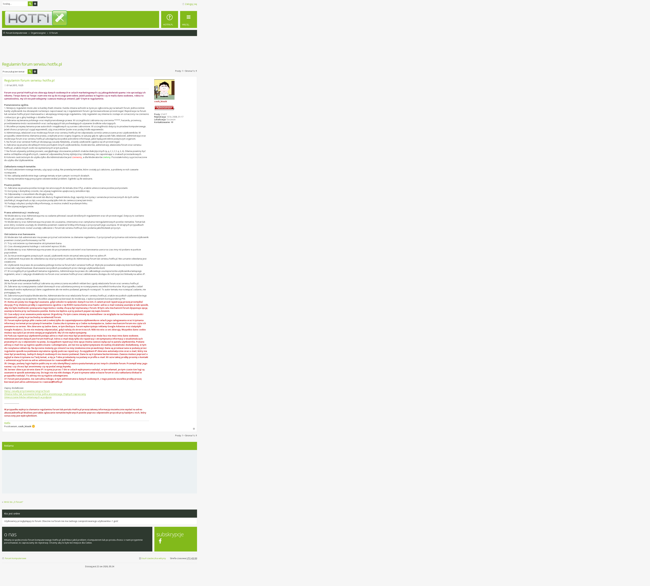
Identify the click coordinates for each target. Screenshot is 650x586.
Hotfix (7, 422)
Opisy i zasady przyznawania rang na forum (27, 390)
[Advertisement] (99, 50)
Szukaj (30, 3)
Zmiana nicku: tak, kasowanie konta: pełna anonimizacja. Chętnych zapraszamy (45, 394)
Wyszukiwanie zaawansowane (35, 3)
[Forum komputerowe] (100, 18)
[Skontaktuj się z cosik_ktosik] (172, 122)
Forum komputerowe (15, 558)
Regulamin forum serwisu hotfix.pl (32, 64)
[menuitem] (169, 19)
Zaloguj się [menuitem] (191, 4)
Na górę (194, 429)
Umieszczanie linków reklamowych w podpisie (28, 397)
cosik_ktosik (160, 101)
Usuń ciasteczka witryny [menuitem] (153, 558)
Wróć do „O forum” (13, 502)
